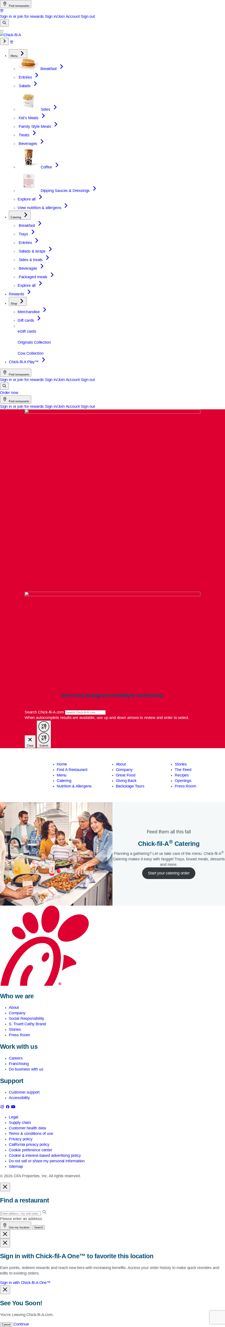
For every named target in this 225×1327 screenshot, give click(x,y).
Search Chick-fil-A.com (45, 712)
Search (38, 1227)
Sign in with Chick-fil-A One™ (25, 1282)
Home (62, 764)
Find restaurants (18, 5)
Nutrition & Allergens (74, 786)
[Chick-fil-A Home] (10, 35)
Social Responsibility (26, 1018)
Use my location (18, 1227)
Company (124, 769)
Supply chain (20, 1122)
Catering (64, 780)
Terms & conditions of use (31, 1133)
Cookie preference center (30, 1150)
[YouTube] (13, 1107)
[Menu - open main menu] (2, 30)
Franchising (19, 1064)
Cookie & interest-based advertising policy (45, 1155)
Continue (21, 1324)
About (121, 764)
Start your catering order (169, 873)
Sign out (88, 16)
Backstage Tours (130, 786)
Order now (9, 392)
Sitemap (16, 1166)
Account (73, 16)
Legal (13, 1117)
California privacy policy (29, 1144)
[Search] (4, 23)
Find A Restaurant (72, 769)
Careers (16, 1058)
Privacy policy (20, 1139)
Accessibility (19, 1098)
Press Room (185, 786)
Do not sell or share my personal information (47, 1161)
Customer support (24, 1092)
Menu (61, 775)
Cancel (6, 1324)
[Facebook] (8, 1107)
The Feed (183, 769)
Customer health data (27, 1128)
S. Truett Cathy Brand (27, 1024)
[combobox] (85, 712)
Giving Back (126, 780)
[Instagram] (2, 1107)
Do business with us (26, 1069)
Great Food (125, 775)
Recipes (182, 775)
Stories (181, 764)
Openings (183, 780)
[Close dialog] (5, 1187)
